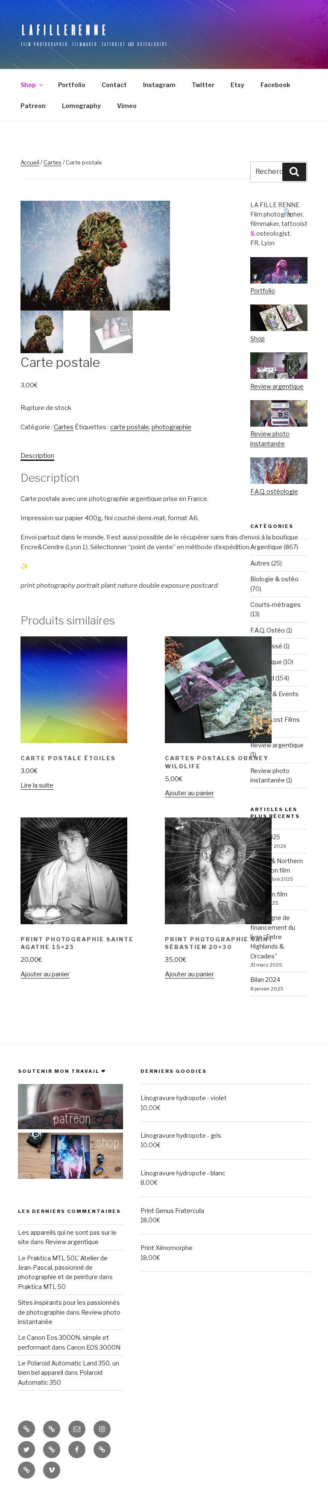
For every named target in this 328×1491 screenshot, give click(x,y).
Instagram (159, 84)
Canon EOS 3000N (93, 1347)
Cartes (53, 162)
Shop (28, 84)
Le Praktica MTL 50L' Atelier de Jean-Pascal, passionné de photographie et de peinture (63, 1267)
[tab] (37, 456)
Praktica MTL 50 (42, 1286)
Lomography (81, 105)
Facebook (275, 84)
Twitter (203, 84)
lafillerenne (64, 30)
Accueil (29, 162)
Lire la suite (36, 785)
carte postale (129, 427)
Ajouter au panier (189, 793)
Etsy (237, 84)
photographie (171, 427)
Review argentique (72, 1241)
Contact (114, 84)
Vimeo (127, 105)
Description (37, 456)
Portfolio (71, 84)
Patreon (33, 105)
